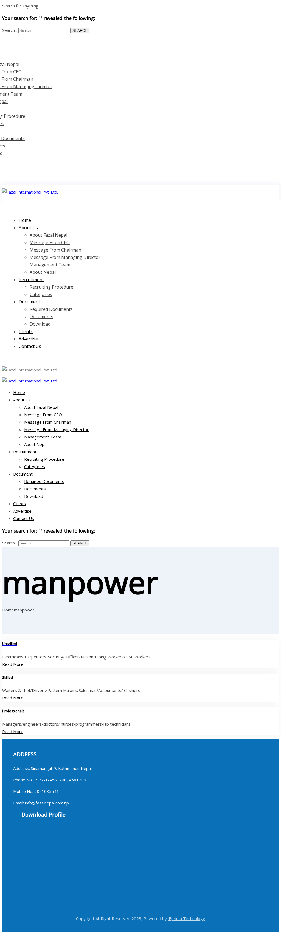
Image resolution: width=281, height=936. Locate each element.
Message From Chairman (55, 250)
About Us (28, 228)
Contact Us (30, 346)
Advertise (22, 511)
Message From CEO (50, 242)
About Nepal (35, 444)
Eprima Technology (186, 918)
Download (40, 324)
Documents (41, 317)
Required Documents (51, 309)
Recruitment (31, 279)
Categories (41, 294)
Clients (19, 503)
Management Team (50, 265)
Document (29, 302)
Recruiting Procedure (51, 287)
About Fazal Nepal (48, 235)
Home (19, 392)
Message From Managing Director (65, 257)
